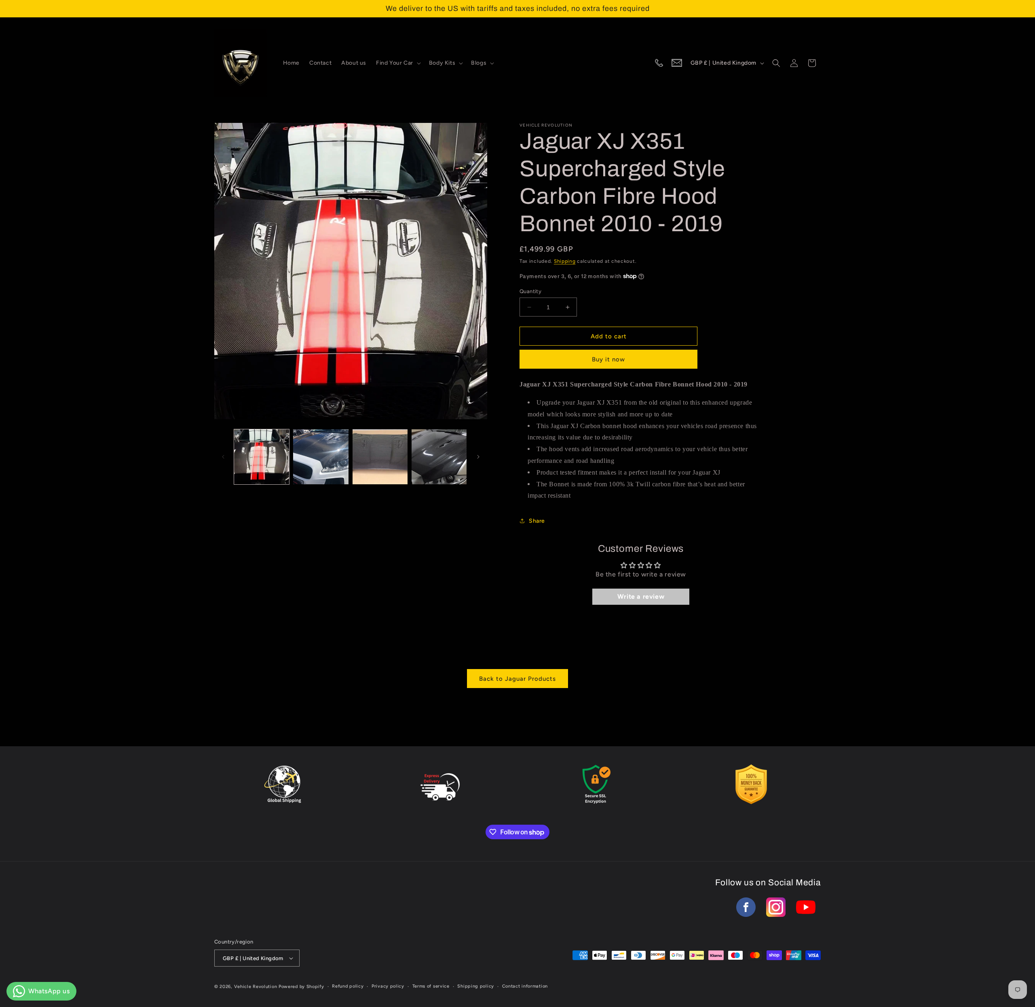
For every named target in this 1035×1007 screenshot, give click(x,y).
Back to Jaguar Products (517, 678)
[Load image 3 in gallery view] (380, 456)
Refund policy (347, 986)
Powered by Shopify (301, 986)
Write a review (640, 596)
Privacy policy (388, 986)
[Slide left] (223, 457)
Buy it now (608, 359)
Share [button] (537, 520)
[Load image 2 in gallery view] (320, 456)
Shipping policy (475, 986)
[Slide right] (478, 457)
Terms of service (431, 986)
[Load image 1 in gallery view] (261, 456)
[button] (397, 63)
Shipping (565, 261)
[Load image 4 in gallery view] (439, 456)
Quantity (530, 291)
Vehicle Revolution (255, 986)
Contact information (525, 986)
